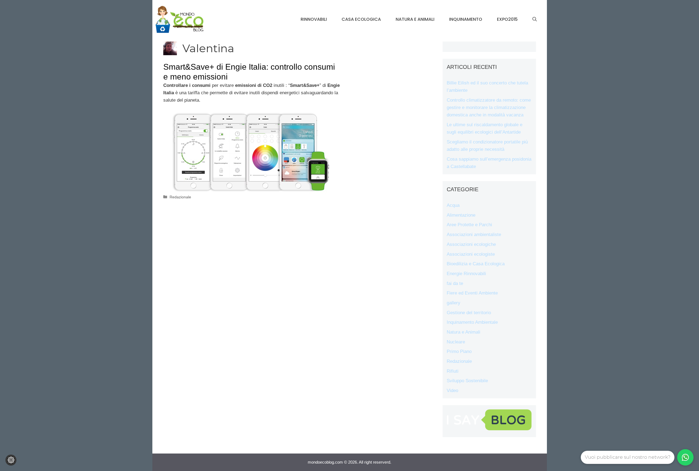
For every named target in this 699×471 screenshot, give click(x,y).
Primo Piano (459, 351)
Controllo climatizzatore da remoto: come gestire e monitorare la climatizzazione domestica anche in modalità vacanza (489, 107)
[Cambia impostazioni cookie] (10, 460)
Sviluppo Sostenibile (467, 380)
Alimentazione (461, 215)
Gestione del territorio (469, 312)
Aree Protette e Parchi (469, 224)
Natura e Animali (415, 19)
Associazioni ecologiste (471, 254)
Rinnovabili (314, 19)
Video (452, 390)
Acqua (453, 205)
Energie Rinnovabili (466, 273)
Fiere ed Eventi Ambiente (472, 293)
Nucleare (456, 342)
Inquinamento (465, 19)
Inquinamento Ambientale (472, 322)
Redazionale (180, 197)
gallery (453, 302)
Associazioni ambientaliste (474, 234)
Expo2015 (507, 19)
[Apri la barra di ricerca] (534, 19)
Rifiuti (452, 371)
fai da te (455, 283)
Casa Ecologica (361, 19)
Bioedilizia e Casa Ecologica (476, 263)
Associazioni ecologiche (471, 244)
